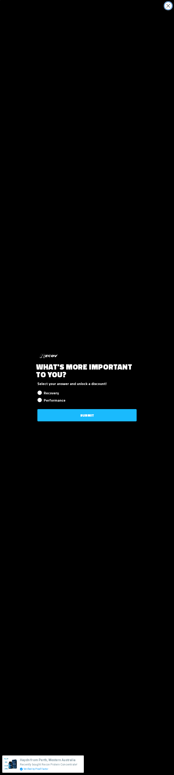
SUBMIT (87, 415)
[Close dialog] (168, 6)
